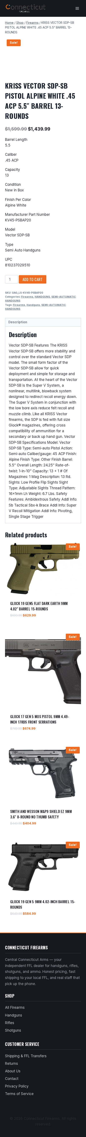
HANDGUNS (42, 296)
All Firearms (15, 1007)
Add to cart (33, 279)
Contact (11, 1079)
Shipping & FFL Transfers (26, 1056)
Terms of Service (19, 1094)
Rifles (9, 1023)
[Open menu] (77, 8)
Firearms (27, 296)
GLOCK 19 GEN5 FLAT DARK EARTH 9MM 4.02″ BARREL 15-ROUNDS (39, 606)
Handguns (33, 304)
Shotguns (13, 1030)
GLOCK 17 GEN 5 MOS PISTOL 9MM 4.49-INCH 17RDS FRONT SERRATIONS (39, 719)
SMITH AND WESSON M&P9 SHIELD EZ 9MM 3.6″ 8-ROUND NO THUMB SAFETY (41, 814)
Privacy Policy (17, 1086)
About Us (12, 1071)
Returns (11, 1063)
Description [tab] (17, 322)
